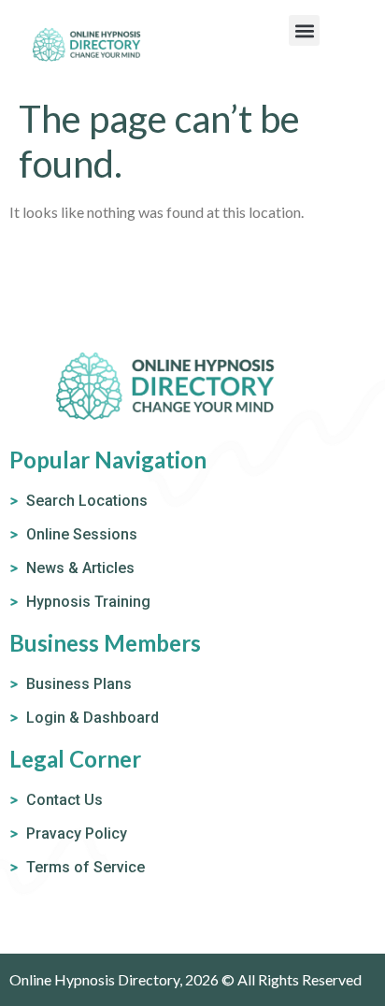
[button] (304, 30)
